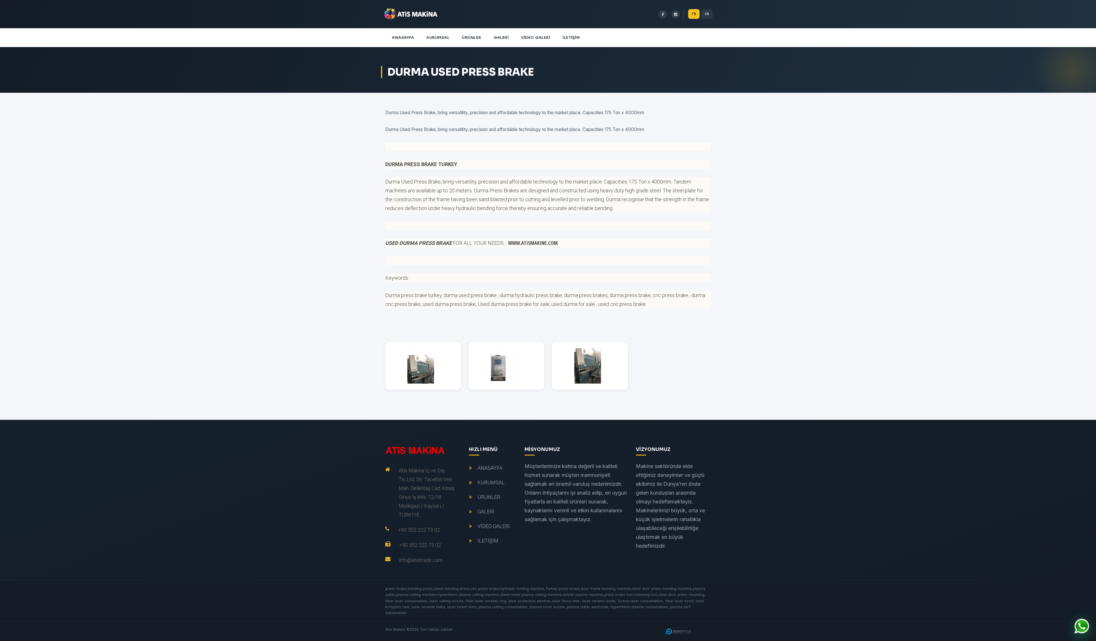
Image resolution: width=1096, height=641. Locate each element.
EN (707, 13)
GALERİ (501, 37)
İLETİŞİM (571, 37)
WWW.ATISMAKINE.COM (533, 242)
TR (694, 13)
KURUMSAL (437, 37)
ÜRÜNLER (471, 37)
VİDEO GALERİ (535, 37)
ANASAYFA (403, 37)
